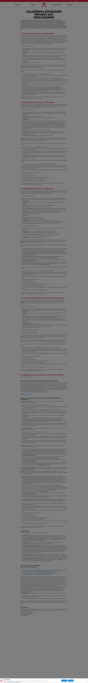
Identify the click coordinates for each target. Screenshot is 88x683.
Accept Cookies (70, 680)
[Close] (87, 680)
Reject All (64, 680)
